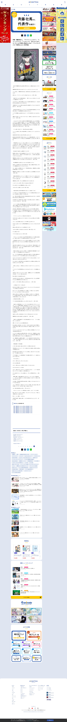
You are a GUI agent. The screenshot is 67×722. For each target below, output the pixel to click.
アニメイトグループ (49, 690)
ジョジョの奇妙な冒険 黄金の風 (23, 467)
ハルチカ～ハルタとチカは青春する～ (17, 462)
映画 (12, 694)
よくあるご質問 (31, 692)
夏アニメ (22, 690)
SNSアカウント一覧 (31, 693)
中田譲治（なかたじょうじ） (18, 439)
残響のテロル (35, 457)
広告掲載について (31, 694)
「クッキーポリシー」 (29, 720)
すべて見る (49, 190)
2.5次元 (13, 700)
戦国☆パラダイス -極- (15, 464)
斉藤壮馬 (15, 403)
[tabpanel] (49, 83)
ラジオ (13, 691)
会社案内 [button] (48, 685)
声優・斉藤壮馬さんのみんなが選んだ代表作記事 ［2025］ (23, 412)
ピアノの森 (31, 462)
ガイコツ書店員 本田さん (29, 469)
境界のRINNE (22, 469)
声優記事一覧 (22, 694)
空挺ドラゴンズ (14, 467)
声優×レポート (22, 698)
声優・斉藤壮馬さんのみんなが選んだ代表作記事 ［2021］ (23, 407)
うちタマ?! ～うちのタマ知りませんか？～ (25, 457)
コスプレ (13, 699)
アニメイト (48, 686)
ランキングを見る (26, 597)
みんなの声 (13, 692)
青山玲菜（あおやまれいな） (18, 434)
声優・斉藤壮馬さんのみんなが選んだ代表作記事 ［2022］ (23, 408)
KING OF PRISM (14, 457)
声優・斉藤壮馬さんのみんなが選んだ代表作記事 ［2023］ (23, 410)
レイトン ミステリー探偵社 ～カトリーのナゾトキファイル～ (29, 464)
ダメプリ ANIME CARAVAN (16, 472)
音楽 (12, 698)
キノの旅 (26, 462)
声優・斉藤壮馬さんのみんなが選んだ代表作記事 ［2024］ (23, 411)
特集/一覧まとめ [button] (22, 685)
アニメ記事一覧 (23, 693)
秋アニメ (22, 691)
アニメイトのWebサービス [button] (41, 685)
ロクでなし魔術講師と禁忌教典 (29, 459)
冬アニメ (22, 692)
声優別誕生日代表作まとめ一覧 (24, 454)
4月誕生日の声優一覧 (16, 443)
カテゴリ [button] (13, 685)
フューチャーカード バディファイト (17, 459)
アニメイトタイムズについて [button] (33, 685)
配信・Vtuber (13, 701)
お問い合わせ (31, 691)
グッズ (13, 693)
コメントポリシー (31, 690)
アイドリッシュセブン (34, 454)
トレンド (13, 702)
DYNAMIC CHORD (15, 469)
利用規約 (30, 686)
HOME (13, 686)
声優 (17, 454)
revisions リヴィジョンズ (33, 467)
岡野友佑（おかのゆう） (17, 435)
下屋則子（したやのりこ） (17, 438)
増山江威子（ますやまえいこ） (18, 437)
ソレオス (39, 690)
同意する (50, 720)
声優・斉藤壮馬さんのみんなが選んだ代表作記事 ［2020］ (23, 406)
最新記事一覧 (22, 686)
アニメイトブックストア (41, 686)
